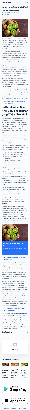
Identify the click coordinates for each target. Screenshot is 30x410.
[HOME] (2, 14)
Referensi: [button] (8, 332)
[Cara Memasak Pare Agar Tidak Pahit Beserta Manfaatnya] (24, 365)
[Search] (25, 2)
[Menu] (27, 2)
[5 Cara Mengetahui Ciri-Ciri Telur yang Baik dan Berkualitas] (5, 365)
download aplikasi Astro (13, 326)
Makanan (5, 12)
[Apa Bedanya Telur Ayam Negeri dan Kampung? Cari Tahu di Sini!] (15, 365)
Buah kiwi (4, 197)
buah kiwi (9, 38)
